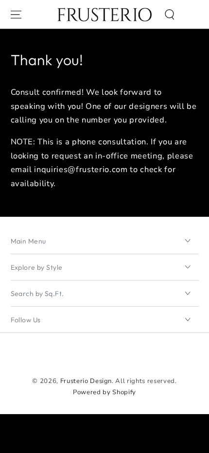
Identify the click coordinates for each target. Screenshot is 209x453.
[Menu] (15, 14)
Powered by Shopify (104, 392)
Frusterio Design (86, 381)
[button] (169, 14)
